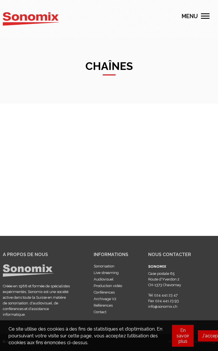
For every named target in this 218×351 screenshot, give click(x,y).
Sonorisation (104, 266)
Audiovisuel (104, 279)
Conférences (104, 292)
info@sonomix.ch (162, 306)
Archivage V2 (105, 299)
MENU (205, 16)
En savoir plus (183, 336)
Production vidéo (108, 286)
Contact (100, 312)
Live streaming (106, 273)
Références (103, 305)
